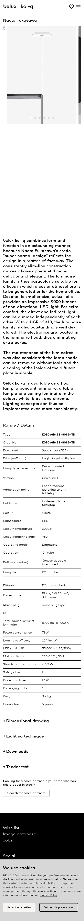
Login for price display (58, 458)
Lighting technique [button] (25, 736)
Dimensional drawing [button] (27, 721)
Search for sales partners (26, 793)
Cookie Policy (48, 895)
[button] (31, 118)
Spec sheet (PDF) (55, 450)
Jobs (7, 840)
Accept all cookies (19, 907)
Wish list (11, 828)
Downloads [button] (17, 752)
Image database (19, 834)
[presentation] (11, 125)
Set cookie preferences (59, 907)
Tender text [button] (17, 767)
